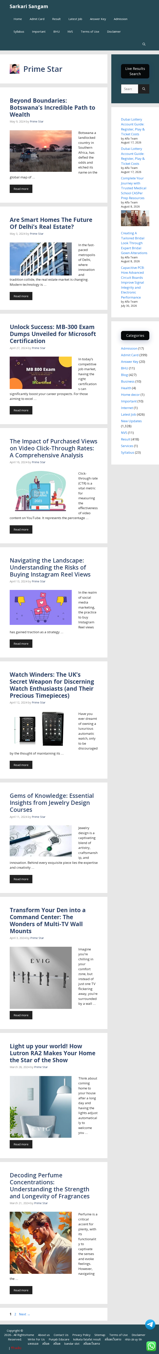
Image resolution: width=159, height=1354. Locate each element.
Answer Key (98, 19)
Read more (21, 189)
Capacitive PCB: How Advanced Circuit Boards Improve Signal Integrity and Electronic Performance (132, 282)
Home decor (130, 394)
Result (56, 19)
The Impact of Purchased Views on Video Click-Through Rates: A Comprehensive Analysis (53, 448)
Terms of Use (90, 31)
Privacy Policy (81, 1335)
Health (126, 388)
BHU (56, 31)
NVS (70, 31)
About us (44, 1335)
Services (127, 446)
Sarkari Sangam (29, 6)
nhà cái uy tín (133, 1339)
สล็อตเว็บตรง (113, 1339)
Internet (127, 408)
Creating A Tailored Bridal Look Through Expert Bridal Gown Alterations (134, 243)
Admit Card (37, 19)
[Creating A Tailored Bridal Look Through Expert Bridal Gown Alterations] (135, 218)
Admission (120, 19)
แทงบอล (33, 1343)
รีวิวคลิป (16, 1348)
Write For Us (36, 1339)
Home (18, 19)
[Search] (143, 89)
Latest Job (75, 19)
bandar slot (72, 1343)
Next (24, 1314)
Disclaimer (114, 31)
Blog (124, 375)
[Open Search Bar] (144, 44)
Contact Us (61, 1335)
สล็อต (45, 1343)
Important (39, 31)
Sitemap (99, 1335)
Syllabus (19, 31)
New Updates (131, 421)
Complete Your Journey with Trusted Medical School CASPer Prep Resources (133, 188)
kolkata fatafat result (87, 1339)
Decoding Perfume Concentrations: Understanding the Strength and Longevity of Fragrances (50, 1185)
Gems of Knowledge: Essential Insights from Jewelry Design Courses (52, 803)
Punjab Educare (59, 1339)
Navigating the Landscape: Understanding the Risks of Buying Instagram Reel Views (50, 567)
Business (128, 381)
